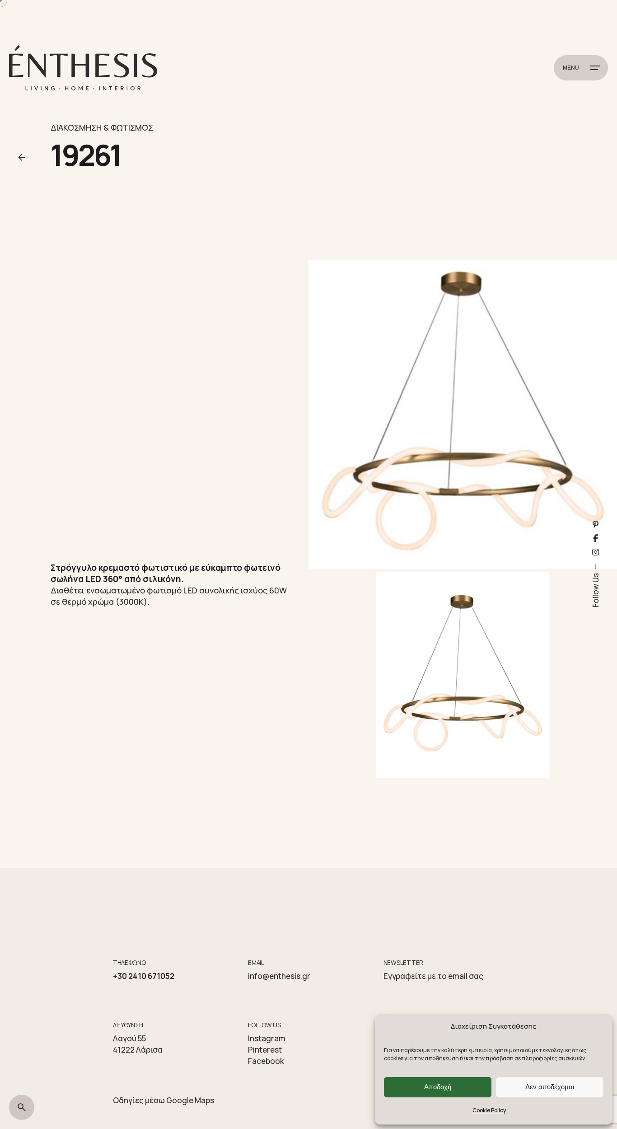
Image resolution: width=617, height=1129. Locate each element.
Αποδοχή (437, 1087)
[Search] (21, 1107)
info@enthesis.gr (279, 976)
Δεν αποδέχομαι (549, 1087)
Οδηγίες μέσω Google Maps (163, 1100)
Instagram (266, 1038)
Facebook (266, 1061)
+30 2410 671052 (143, 976)
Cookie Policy (489, 1110)
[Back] (21, 157)
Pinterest (265, 1049)
